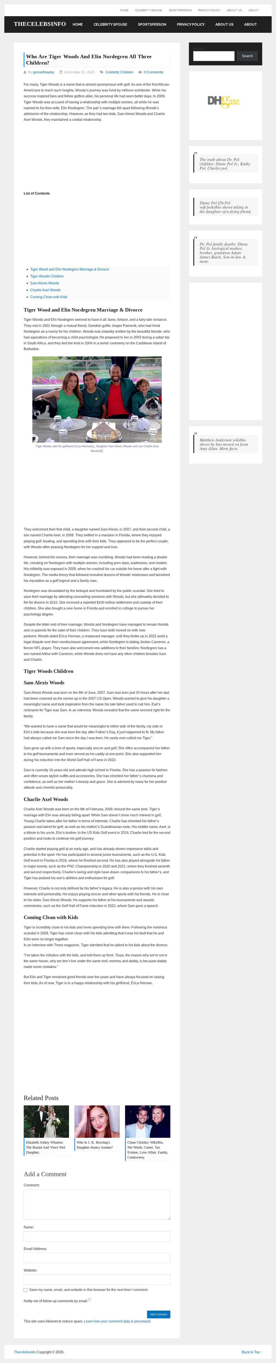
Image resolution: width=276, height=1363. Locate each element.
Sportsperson (180, 10)
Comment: (31, 1185)
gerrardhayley (43, 72)
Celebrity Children (119, 72)
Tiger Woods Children (47, 276)
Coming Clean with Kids (48, 297)
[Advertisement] (97, 157)
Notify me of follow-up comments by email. (56, 1301)
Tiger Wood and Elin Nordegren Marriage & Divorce (69, 269)
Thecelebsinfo (40, 24)
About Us (234, 10)
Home (124, 10)
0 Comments (153, 72)
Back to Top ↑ (252, 1352)
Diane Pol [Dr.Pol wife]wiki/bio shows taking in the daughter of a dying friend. (225, 207)
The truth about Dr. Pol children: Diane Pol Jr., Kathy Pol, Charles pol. (225, 163)
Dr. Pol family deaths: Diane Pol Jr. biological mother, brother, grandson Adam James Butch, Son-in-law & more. (224, 252)
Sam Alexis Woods (44, 283)
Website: (30, 1270)
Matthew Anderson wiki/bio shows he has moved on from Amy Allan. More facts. (224, 444)
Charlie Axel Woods (45, 290)
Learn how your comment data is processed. (117, 1321)
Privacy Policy (209, 10)
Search (199, 49)
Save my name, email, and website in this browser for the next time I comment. (88, 1290)
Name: (29, 1227)
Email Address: (35, 1249)
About (253, 10)
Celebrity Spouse (148, 10)
